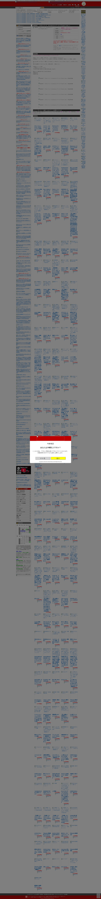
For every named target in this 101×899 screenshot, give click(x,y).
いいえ (42, 458)
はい (58, 458)
